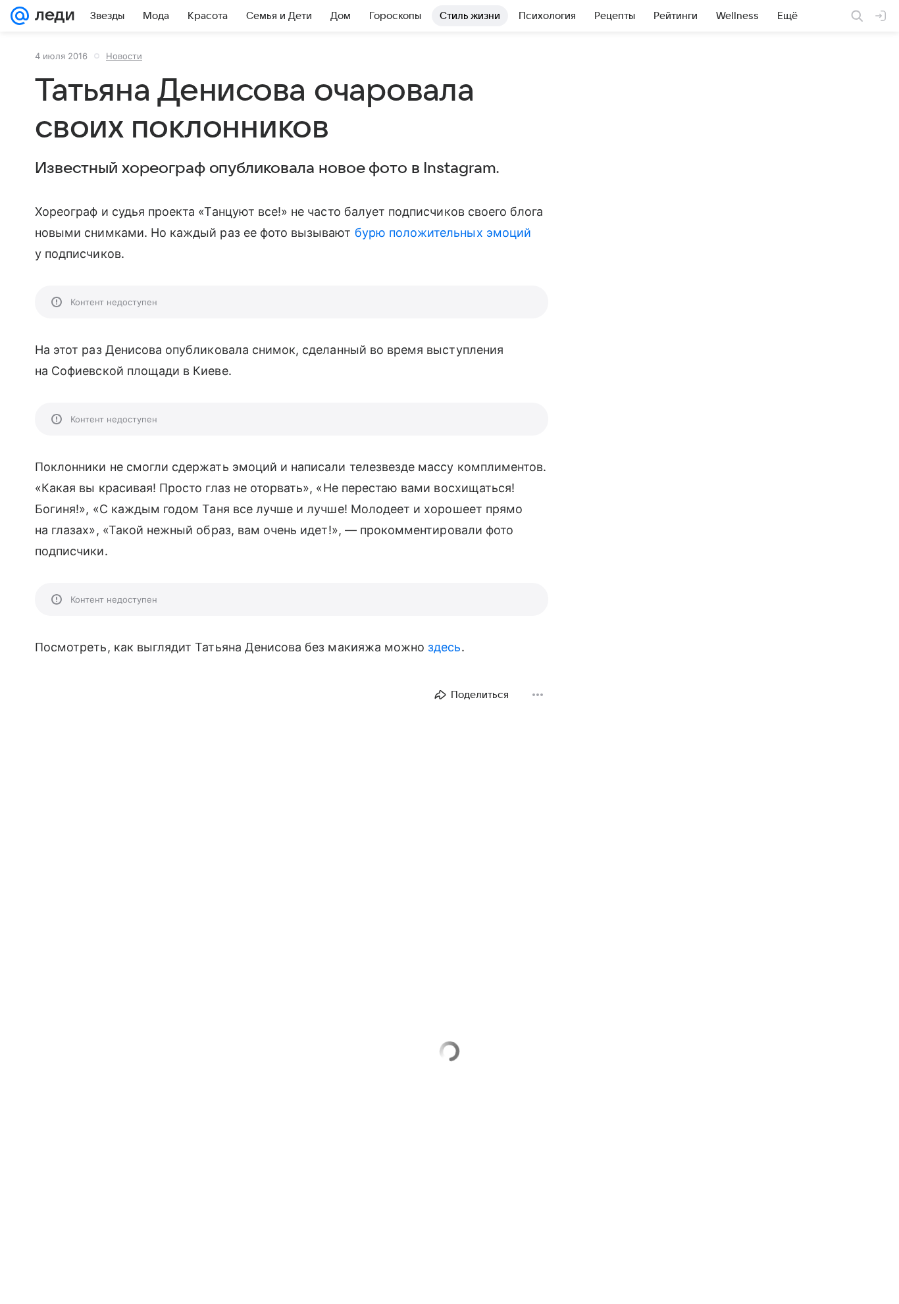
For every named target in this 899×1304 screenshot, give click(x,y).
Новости (124, 56)
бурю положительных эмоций (443, 232)
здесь (444, 647)
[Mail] (20, 16)
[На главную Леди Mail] (51, 16)
